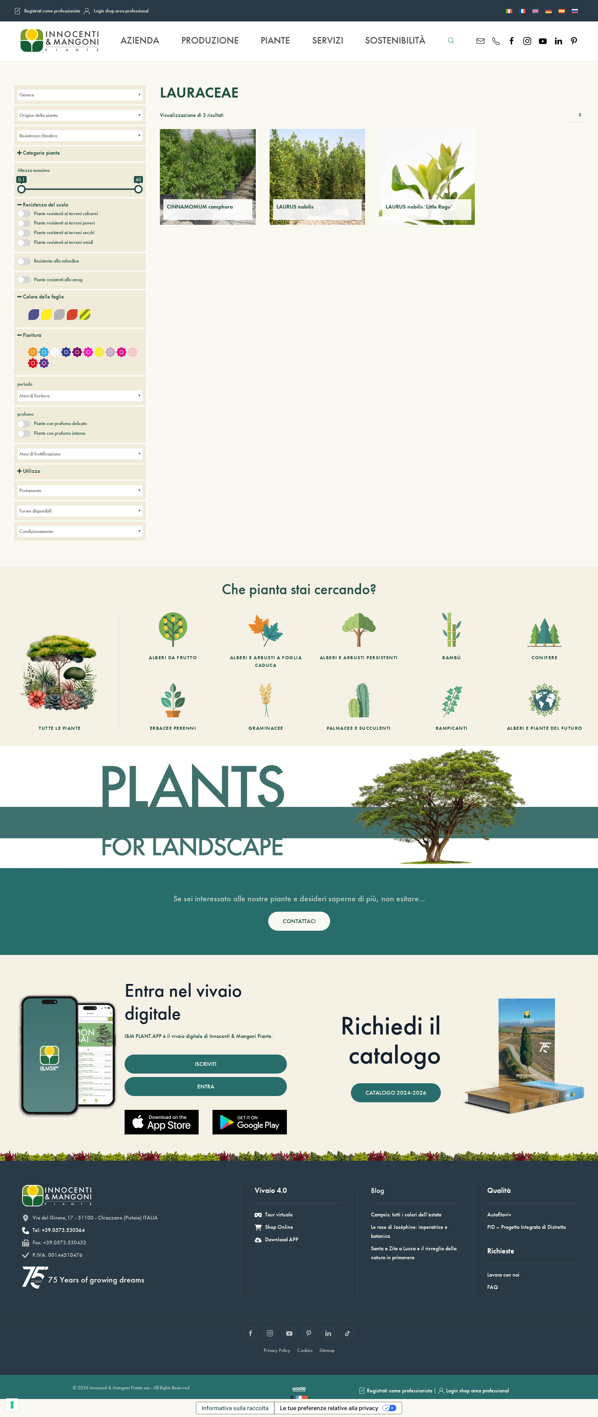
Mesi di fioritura (34, 396)
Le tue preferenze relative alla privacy (329, 1408)
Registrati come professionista (52, 11)
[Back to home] (59, 40)
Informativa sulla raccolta (235, 1408)
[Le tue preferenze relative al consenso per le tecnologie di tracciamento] (12, 1404)
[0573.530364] (496, 40)
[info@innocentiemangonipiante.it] (480, 40)
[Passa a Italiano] (509, 10)
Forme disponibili (35, 511)
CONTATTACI (299, 921)
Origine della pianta (38, 115)
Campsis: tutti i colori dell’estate (406, 1214)
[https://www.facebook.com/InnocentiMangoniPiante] (511, 40)
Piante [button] (275, 40)
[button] (451, 40)
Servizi (327, 40)
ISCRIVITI (205, 1064)
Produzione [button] (210, 40)
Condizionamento (36, 531)
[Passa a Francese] (522, 10)
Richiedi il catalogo (391, 1040)
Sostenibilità (395, 40)
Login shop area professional (121, 11)
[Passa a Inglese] (535, 10)
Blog (377, 1190)
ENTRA (205, 1086)
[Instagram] (527, 40)
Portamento (30, 490)
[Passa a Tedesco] (548, 10)
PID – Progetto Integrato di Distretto (526, 1227)
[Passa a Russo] (574, 10)
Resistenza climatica (38, 135)
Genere (26, 95)
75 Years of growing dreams (96, 1279)
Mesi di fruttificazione (40, 454)
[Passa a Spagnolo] (561, 10)
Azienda (139, 40)
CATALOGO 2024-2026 (395, 1092)
